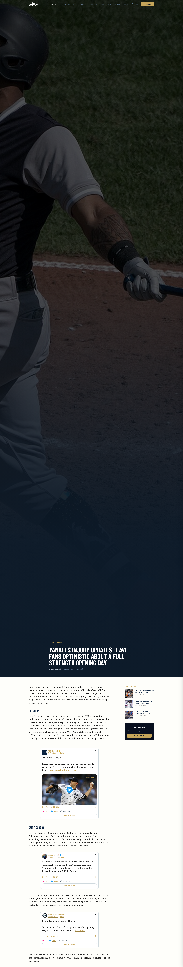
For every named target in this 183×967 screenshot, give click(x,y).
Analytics (93, 4)
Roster (83, 4)
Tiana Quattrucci (55, 669)
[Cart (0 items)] (137, 4)
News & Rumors (56, 643)
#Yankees (80, 930)
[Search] (132, 4)
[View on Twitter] (95, 752)
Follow (62, 753)
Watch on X (90, 777)
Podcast (117, 4)
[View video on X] (69, 789)
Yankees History (69, 4)
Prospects (106, 4)
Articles (54, 4)
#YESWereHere (76, 770)
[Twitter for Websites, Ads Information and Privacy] (95, 807)
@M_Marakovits (58, 770)
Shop (126, 4)
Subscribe (147, 4)
